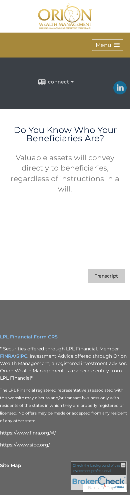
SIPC (21, 356)
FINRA (7, 356)
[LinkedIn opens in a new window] (120, 92)
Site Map (10, 465)
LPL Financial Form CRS (29, 337)
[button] (107, 45)
